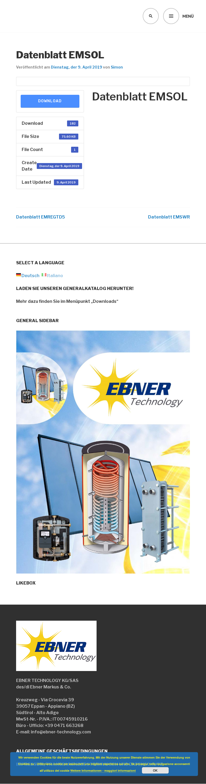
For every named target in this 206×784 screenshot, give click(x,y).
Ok (155, 770)
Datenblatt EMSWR (169, 217)
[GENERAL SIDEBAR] (103, 570)
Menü (188, 16)
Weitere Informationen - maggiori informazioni (103, 770)
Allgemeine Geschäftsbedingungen (62, 751)
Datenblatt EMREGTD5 (40, 217)
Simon (117, 67)
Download (50, 101)
